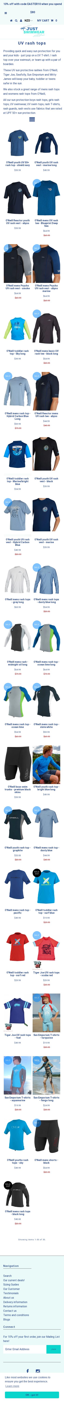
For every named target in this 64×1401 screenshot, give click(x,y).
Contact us (10, 1310)
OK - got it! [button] (32, 1394)
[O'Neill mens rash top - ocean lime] (17, 702)
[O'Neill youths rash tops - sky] (17, 1138)
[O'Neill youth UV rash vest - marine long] (46, 143)
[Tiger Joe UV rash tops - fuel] (17, 1013)
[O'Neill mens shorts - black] (46, 1138)
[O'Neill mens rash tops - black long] (17, 1195)
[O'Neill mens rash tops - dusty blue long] (46, 580)
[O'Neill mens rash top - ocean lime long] (46, 639)
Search (7, 1275)
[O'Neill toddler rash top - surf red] (17, 946)
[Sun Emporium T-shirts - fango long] (46, 1075)
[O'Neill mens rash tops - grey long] (17, 580)
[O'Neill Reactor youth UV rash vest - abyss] (17, 198)
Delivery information (15, 1302)
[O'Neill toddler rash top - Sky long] (17, 329)
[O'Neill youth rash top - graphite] (17, 825)
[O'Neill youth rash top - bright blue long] (46, 764)
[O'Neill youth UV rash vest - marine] (46, 514)
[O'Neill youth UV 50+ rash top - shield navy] (17, 143)
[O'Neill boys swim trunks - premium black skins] (17, 764)
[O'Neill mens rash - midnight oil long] (17, 639)
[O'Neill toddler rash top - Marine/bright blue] (17, 456)
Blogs (6, 1319)
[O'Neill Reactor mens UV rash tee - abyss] (46, 391)
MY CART (47, 20)
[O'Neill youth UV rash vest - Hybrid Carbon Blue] (17, 517)
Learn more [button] (12, 1386)
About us (8, 1297)
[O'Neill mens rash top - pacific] (17, 884)
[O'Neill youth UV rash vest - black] (46, 454)
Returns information (15, 1306)
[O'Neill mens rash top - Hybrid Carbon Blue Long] (17, 391)
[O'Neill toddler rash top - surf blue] (46, 888)
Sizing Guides (11, 1284)
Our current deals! (14, 1280)
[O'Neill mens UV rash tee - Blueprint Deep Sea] (46, 198)
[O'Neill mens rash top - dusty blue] (46, 823)
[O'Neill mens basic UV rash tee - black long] (46, 329)
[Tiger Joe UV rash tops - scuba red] (46, 950)
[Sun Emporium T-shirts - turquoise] (46, 1013)
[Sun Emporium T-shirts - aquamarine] (17, 1075)
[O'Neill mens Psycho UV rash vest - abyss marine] (46, 263)
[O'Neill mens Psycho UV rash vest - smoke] (17, 263)
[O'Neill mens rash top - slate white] (46, 702)
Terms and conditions (16, 1315)
